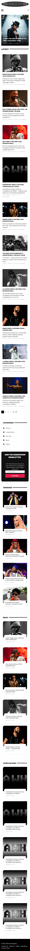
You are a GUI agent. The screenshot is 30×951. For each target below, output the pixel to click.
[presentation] (22, 17)
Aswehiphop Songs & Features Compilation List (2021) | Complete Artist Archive (15, 827)
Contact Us (4, 946)
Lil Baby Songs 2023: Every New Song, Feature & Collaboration (14, 579)
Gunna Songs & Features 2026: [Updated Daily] (13, 220)
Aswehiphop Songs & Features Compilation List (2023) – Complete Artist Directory (15, 893)
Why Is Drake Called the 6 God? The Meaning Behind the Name (15, 110)
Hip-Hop (5, 34)
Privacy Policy (5, 948)
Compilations (6, 194)
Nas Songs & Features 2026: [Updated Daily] (12, 143)
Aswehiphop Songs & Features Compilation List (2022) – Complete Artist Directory (15, 926)
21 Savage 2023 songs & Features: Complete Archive (13, 603)
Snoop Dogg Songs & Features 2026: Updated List (13, 75)
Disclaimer (24, 946)
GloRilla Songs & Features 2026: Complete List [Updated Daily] (14, 397)
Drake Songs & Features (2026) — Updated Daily (14, 329)
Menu (14, 10)
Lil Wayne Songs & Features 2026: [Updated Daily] (14, 290)
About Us (12, 946)
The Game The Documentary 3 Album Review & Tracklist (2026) (14, 254)
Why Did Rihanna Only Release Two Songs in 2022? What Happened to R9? (15, 38)
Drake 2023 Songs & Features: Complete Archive (14, 507)
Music (4, 84)
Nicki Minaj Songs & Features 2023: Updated (13, 531)
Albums (5, 263)
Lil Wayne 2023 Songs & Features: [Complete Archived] (14, 555)
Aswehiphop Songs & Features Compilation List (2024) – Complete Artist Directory (15, 860)
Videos (8, 444)
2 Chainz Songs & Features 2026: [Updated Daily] (14, 362)
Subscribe (15, 476)
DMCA (18, 946)
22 (13, 412)
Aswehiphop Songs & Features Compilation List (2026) (13, 186)
